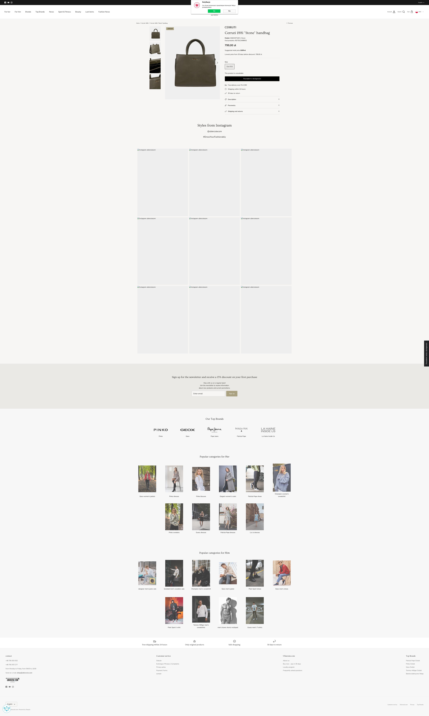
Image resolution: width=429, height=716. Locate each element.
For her (7, 12)
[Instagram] (11, 2)
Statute (158, 661)
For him (18, 12)
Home (138, 23)
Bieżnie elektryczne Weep (414, 674)
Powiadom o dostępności (252, 79)
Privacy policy (161, 667)
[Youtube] (8, 2)
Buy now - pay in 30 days (292, 664)
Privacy (412, 704)
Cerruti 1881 (145, 23)
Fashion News (104, 12)
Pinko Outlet (410, 664)
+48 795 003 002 (12, 661)
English (420, 2)
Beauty (78, 12)
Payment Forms (161, 670)
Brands (28, 12)
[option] (192, 62)
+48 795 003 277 (12, 665)
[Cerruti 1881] (230, 28)
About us (286, 661)
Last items (89, 12)
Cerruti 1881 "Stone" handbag (159, 23)
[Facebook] (5, 2)
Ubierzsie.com (404, 704)
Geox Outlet (410, 667)
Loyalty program (288, 667)
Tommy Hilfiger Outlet (414, 670)
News (51, 12)
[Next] (217, 62)
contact (158, 674)
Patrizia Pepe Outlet (413, 661)
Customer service (392, 704)
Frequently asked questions (292, 670)
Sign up (231, 394)
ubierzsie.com (14, 709)
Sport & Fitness (64, 12)
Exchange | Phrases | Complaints (167, 664)
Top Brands (40, 12)
